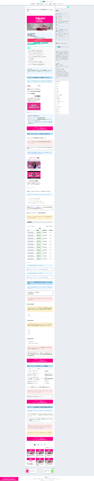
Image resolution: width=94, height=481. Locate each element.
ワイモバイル (58, 108)
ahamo (57, 83)
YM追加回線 (58, 98)
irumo (57, 90)
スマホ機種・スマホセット (60, 101)
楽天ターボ (57, 111)
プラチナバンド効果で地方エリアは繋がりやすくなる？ (35, 50)
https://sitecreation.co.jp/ (61, 26)
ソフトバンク (58, 103)
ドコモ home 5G (58, 106)
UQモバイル (58, 96)
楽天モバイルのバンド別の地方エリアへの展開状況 (35, 61)
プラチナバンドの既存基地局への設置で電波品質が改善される (36, 64)
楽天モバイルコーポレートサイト (35, 112)
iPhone (57, 88)
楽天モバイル (51, 447)
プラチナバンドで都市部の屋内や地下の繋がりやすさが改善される (37, 56)
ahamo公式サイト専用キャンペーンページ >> (40, 40)
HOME (47, 477)
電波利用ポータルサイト (33, 207)
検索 (68, 7)
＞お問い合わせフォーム (61, 38)
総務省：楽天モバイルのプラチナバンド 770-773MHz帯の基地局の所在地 (38, 269)
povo (57, 93)
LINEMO (57, 91)
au (56, 85)
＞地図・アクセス (64, 22)
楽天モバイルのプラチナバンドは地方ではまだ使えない (35, 51)
